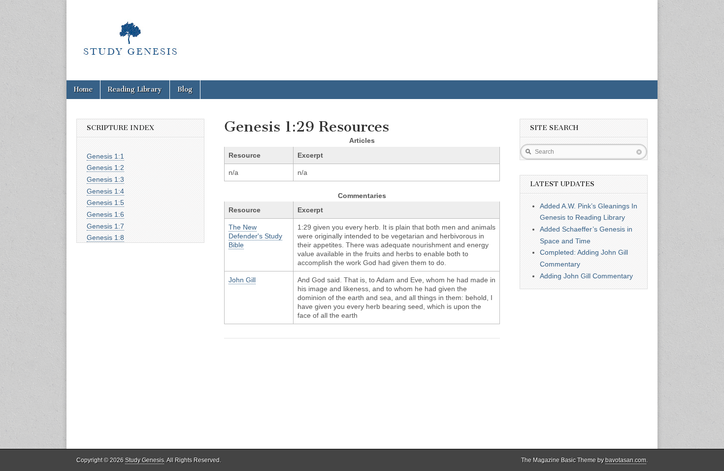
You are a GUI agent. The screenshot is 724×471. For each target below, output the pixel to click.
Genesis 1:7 (105, 226)
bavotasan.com (625, 460)
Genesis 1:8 (105, 237)
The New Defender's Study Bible (255, 236)
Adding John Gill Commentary (586, 276)
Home (83, 89)
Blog (185, 89)
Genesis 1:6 (105, 214)
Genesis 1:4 (105, 191)
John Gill (242, 280)
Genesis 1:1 (105, 156)
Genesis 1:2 (105, 167)
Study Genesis (144, 460)
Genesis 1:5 (105, 202)
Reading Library (135, 89)
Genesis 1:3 (105, 179)
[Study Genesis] (130, 33)
